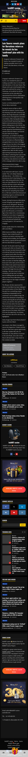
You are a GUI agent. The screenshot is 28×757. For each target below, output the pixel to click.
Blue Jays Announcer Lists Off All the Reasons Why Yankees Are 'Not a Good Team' (13, 394)
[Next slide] (25, 532)
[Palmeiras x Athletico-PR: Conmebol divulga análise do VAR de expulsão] (14, 610)
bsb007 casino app (13, 743)
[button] (2, 20)
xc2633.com (7, 71)
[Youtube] (16, 454)
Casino (16, 741)
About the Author (8, 347)
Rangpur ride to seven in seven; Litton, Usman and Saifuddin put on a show (13, 406)
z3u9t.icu (6, 591)
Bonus (24, 21)
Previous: (13, 375)
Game (21, 741)
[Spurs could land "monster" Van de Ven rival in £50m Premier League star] (14, 584)
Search (4, 520)
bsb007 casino (14, 8)
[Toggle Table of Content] (18, 345)
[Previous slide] (23, 532)
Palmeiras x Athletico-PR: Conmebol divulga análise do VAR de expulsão (12, 614)
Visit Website (8, 366)
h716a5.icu (6, 409)
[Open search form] (15, 20)
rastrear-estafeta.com (8, 628)
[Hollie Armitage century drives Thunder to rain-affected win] (14, 412)
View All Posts (20, 366)
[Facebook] (11, 454)
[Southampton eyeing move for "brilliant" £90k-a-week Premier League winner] (14, 621)
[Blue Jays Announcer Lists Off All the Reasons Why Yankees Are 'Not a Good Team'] (14, 389)
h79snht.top (6, 420)
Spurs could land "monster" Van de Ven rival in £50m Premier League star (6, 559)
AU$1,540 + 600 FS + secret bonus (14, 489)
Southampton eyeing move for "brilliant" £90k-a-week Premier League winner (6, 539)
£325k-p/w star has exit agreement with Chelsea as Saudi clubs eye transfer (6, 549)
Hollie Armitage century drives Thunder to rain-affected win (13, 417)
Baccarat (5, 39)
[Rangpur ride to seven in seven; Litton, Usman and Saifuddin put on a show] (14, 401)
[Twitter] (14, 454)
